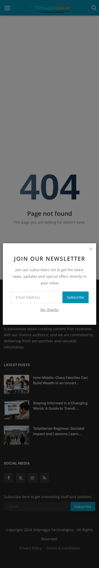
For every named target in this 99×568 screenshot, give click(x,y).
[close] (90, 248)
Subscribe (75, 297)
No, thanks (49, 309)
